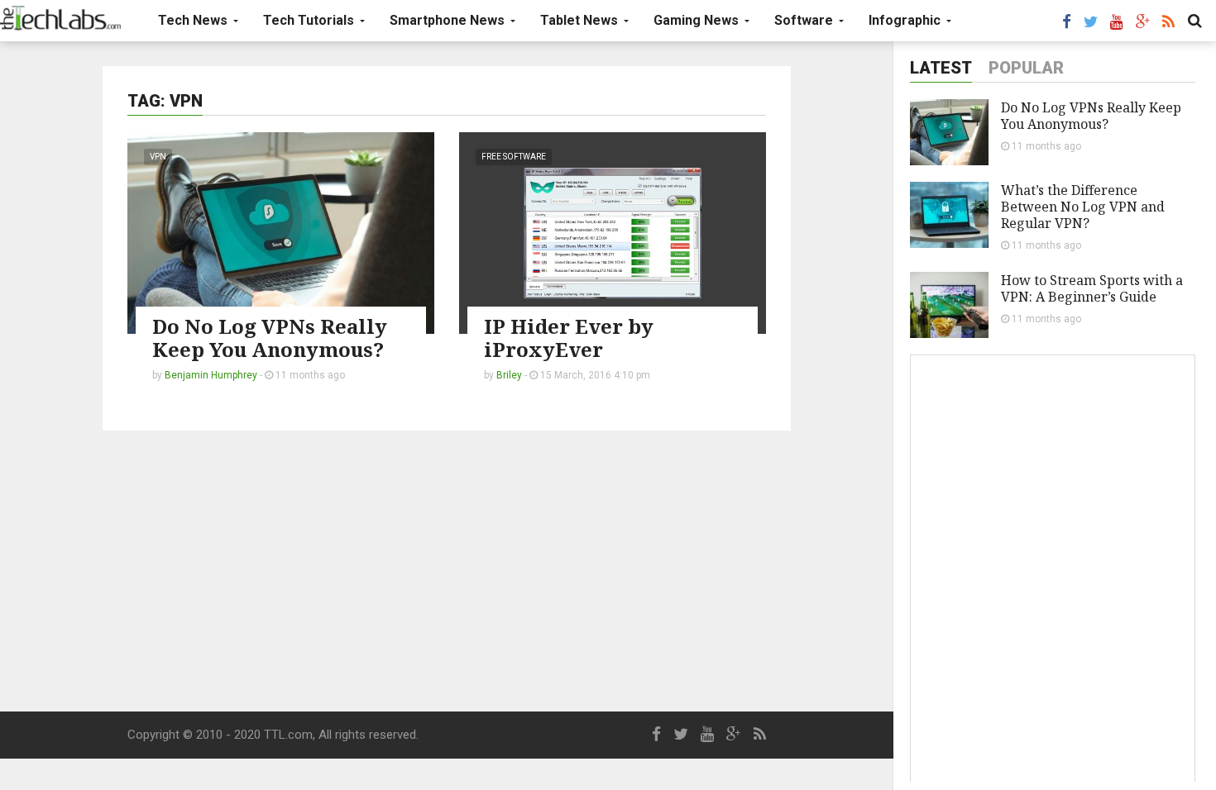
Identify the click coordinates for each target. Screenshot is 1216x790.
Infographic (906, 20)
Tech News (194, 20)
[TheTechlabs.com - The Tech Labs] (60, 18)
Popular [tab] (1026, 68)
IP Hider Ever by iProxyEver (568, 337)
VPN (158, 156)
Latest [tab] (941, 68)
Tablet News (580, 20)
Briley (509, 375)
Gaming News (697, 20)
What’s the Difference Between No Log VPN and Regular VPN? (1083, 206)
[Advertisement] (446, 571)
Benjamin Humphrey (211, 375)
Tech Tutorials (310, 20)
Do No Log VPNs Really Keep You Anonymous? (269, 337)
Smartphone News (449, 20)
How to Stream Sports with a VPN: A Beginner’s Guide (1092, 288)
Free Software (513, 156)
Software (805, 20)
